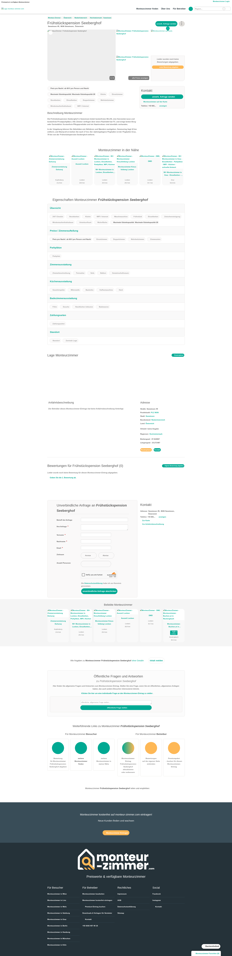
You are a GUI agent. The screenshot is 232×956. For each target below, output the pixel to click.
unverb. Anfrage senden (166, 24)
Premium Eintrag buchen (95, 907)
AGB (119, 900)
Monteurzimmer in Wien (57, 894)
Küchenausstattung (61, 281)
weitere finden (81, 761)
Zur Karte (146, 520)
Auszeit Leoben (82, 164)
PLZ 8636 (155, 412)
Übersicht (55, 208)
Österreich (150, 423)
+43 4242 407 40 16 (90, 926)
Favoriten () (207, 953)
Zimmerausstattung (61, 264)
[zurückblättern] (53, 55)
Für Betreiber (179, 8)
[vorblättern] (110, 55)
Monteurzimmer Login (221, 1)
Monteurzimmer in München (58, 938)
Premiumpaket (180, 152)
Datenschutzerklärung (93, 583)
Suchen (229, 9)
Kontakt (157, 450)
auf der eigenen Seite (151, 761)
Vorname (60, 535)
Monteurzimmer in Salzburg (58, 913)
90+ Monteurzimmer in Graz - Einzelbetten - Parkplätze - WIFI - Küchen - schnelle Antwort (172, 174)
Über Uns (165, 8)
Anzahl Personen (64, 563)
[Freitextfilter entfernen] (223, 8)
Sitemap (120, 913)
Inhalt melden (156, 660)
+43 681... (152, 106)
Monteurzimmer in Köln (56, 945)
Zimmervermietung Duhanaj (59, 168)
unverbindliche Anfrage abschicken (99, 591)
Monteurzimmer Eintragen (117, 833)
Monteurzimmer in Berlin (57, 926)
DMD (150, 161)
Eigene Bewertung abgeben (174, 466)
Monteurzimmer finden (147, 8)
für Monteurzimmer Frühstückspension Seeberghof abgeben (58, 762)
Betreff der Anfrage (64, 520)
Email (59, 548)
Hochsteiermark (155, 434)
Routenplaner (179, 355)
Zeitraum (60, 554)
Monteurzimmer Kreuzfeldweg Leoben (127, 168)
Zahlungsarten (58, 315)
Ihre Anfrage (62, 526)
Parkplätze (56, 247)
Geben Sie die (62, 478)
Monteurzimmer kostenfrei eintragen (97, 900)
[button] (81, 55)
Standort (54, 332)
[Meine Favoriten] (190, 9)
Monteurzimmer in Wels (57, 907)
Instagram (156, 900)
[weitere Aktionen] (182, 23)
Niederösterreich (158, 420)
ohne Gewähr (138, 660)
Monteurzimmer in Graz (56, 919)
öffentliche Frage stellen (117, 708)
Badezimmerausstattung (63, 298)
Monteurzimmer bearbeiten (93, 894)
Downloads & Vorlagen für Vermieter (97, 913)
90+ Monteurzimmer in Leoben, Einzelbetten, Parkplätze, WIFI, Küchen (105, 171)
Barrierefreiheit (212, 946)
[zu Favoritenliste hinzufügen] (50, 33)
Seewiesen (150, 416)
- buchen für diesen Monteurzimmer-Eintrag (174, 762)
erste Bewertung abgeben (168, 67)
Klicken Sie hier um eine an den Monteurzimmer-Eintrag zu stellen (117, 693)
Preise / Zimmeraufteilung (64, 230)
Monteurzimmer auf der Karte (155, 102)
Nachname (61, 541)
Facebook (156, 894)
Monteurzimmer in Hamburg (58, 932)
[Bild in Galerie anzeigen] (133, 42)
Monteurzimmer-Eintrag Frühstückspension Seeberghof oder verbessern (128, 765)
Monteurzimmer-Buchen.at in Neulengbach (174, 626)
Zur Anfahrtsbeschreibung (153, 524)
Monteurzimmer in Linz (56, 900)
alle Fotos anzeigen (140, 78)
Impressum (122, 894)
